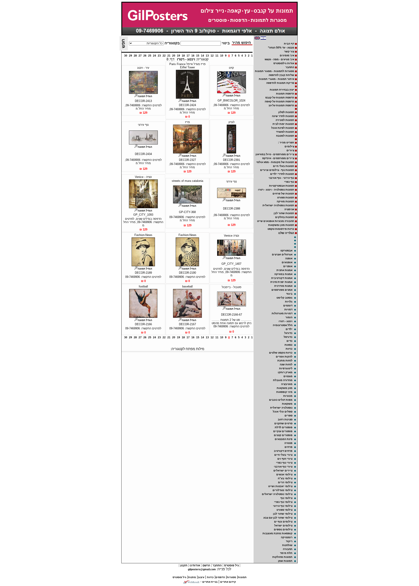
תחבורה (287, 549)
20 (173, 55)
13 (207, 55)
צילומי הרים (285, 482)
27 (140, 55)
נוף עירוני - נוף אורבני (281, 177)
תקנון (183, 565)
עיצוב (201, 577)
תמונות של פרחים (283, 193)
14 (202, 55)
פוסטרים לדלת (283, 427)
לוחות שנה (286, 364)
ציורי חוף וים (284, 458)
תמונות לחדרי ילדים (282, 173)
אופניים (287, 266)
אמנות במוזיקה (283, 274)
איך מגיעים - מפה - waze (279, 59)
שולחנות (287, 545)
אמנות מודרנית (283, 285)
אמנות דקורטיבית (281, 278)
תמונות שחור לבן (284, 213)
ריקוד (289, 541)
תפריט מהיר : (286, 142)
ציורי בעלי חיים (283, 454)
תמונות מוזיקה (285, 201)
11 (216, 55)
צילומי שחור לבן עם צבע (277, 517)
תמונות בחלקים (284, 217)
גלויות (288, 301)
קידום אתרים (228, 581)
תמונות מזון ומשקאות (281, 225)
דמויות (288, 309)
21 (168, 55)
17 (188, 55)
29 (130, 55)
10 (221, 55)
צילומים (289, 146)
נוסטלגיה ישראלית (281, 407)
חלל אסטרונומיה (282, 325)
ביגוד (289, 293)
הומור (288, 317)
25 (149, 55)
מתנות (192, 577)
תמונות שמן (285, 560)
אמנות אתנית (284, 270)
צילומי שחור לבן (282, 513)
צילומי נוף (286, 498)
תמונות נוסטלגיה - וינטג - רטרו (276, 189)
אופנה (288, 258)
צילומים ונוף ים (283, 521)
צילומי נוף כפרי (283, 502)
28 (135, 55)
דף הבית (289, 43)
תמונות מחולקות (282, 557)
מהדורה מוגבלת (282, 380)
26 (144, 55)
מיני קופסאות (284, 392)
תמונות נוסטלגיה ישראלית (278, 205)
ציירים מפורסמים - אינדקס (278, 158)
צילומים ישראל (283, 525)
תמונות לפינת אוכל (282, 127)
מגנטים (287, 376)
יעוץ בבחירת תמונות (282, 89)
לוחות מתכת (284, 360)
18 (183, 55)
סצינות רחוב (285, 419)
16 (192, 55)
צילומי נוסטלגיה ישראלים (277, 494)
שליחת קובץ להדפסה (281, 75)
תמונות (242, 577)
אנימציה (289, 209)
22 (164, 55)
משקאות (287, 403)
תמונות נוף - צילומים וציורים (277, 170)
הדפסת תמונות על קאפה (279, 101)
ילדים (289, 329)
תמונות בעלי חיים (283, 166)
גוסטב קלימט (284, 297)
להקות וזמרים (284, 356)
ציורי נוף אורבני (283, 466)
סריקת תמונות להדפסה (280, 82)
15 (197, 55)
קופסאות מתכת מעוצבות (277, 533)
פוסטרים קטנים (283, 435)
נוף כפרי (289, 181)
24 (154, 55)
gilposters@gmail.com (202, 569)
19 (178, 55)
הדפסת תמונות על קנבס (279, 97)
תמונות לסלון (286, 112)
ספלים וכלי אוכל (282, 411)
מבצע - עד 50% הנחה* (281, 47)
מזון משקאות (284, 388)
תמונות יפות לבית (283, 123)
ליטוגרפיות (285, 368)
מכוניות (287, 395)
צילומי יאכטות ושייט (280, 486)
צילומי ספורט (284, 509)
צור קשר (289, 51)
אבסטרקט (286, 250)
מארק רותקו (285, 372)
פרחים (288, 447)
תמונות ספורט (285, 197)
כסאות (288, 344)
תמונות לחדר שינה (283, 116)
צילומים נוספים (283, 529)
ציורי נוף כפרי (284, 462)
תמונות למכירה (285, 120)
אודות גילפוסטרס (283, 63)
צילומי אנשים (284, 474)
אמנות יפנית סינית (281, 282)
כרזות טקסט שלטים (280, 352)
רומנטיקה (286, 537)
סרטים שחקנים (283, 423)
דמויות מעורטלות (282, 313)
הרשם (206, 565)
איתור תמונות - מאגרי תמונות (276, 79)
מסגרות (231, 577)
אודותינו (194, 565)
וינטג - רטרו (285, 321)
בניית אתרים (210, 581)
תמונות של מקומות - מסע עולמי (275, 162)
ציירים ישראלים (282, 470)
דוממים (287, 305)
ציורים (290, 150)
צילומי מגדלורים (282, 490)
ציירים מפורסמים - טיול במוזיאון (275, 154)
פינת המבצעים (283, 439)
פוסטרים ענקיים (282, 431)
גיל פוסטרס (231, 565)
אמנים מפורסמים (281, 289)
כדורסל (288, 337)
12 (212, 55)
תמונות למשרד (285, 131)
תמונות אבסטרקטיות (281, 185)
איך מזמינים (287, 55)
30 (125, 55)
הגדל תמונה (233, 95)
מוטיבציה (286, 384)
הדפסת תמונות (285, 93)
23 (159, 55)
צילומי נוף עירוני (282, 505)
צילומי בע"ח (285, 478)
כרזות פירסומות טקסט (281, 228)
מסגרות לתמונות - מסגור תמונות (274, 71)
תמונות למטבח (285, 135)
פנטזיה (288, 443)
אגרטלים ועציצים (282, 254)
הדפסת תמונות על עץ (281, 105)
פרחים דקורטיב (283, 450)
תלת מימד (286, 553)
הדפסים (220, 577)
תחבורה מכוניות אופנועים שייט (275, 221)
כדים (289, 340)
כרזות (289, 348)
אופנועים (287, 262)
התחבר (289, 67)
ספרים (288, 415)
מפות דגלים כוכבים (280, 399)
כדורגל (288, 333)
